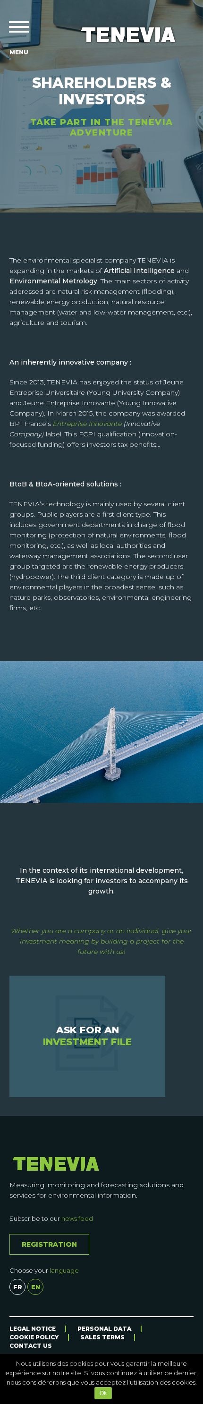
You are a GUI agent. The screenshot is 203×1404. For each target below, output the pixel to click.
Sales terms (102, 1337)
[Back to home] (128, 35)
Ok (103, 1393)
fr (17, 1287)
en (35, 1287)
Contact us (30, 1345)
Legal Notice (32, 1328)
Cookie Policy (34, 1337)
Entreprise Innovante (87, 423)
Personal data (104, 1328)
